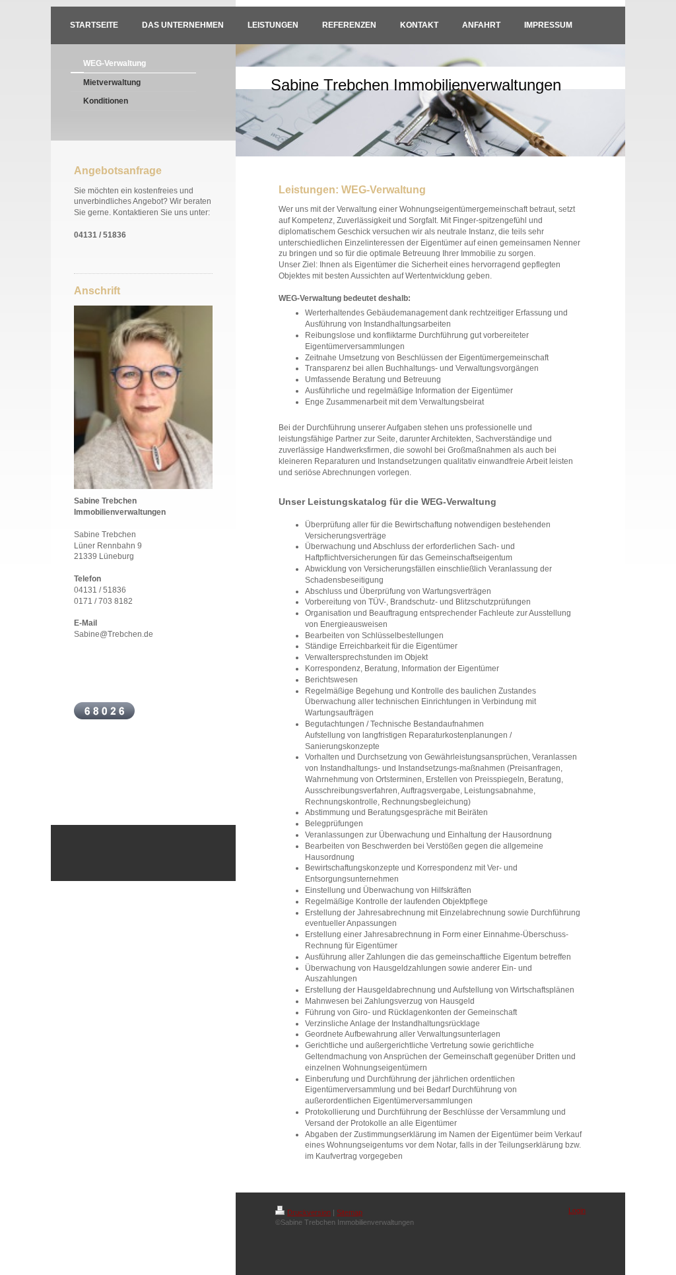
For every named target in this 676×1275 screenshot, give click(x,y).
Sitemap (349, 1212)
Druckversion (309, 1212)
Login (577, 1210)
